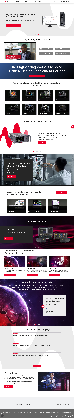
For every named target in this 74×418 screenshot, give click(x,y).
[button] (61, 1)
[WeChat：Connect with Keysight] (68, 404)
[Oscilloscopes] (12, 89)
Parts (15, 407)
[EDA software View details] (16, 198)
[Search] (68, 1)
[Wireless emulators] (62, 89)
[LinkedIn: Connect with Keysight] (60, 404)
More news (37, 365)
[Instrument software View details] (37, 198)
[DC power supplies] (29, 103)
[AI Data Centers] (62, 47)
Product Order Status (18, 405)
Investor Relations (29, 404)
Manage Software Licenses (19, 404)
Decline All (61, 416)
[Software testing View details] (57, 198)
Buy (35, 1)
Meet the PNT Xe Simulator (13, 25)
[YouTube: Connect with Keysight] (65, 404)
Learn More (42, 142)
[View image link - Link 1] (19, 138)
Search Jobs (8, 386)
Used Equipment (7, 408)
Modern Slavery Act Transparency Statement (33, 408)
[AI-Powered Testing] (46, 52)
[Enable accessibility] (2, 415)
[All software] (12, 103)
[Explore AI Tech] (62, 52)
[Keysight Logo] (9, 1)
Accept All (52, 416)
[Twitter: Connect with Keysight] (63, 404)
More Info (69, 416)
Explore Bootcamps (32, 275)
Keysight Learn (7, 407)
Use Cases (6, 404)
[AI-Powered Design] (46, 47)
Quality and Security (29, 405)
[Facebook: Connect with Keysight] (58, 404)
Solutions (25, 1)
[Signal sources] (45, 89)
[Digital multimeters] (62, 103)
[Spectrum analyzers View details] (29, 89)
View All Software (61, 192)
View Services (11, 176)
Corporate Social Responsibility (31, 407)
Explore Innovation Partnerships (37, 75)
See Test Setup (8, 238)
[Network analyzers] (45, 103)
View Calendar (54, 275)
